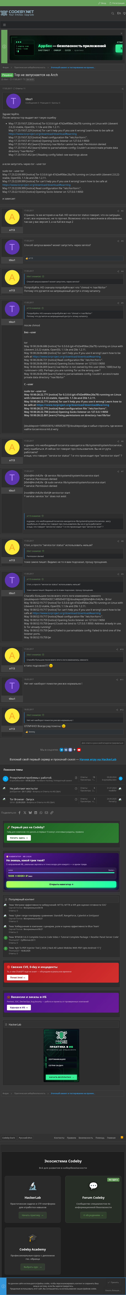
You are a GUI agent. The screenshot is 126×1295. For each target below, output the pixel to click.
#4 (122, 271)
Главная (111, 1137)
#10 (122, 649)
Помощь (100, 1137)
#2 (122, 211)
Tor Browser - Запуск (22, 799)
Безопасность (86, 1137)
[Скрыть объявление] (121, 33)
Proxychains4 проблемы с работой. (31, 777)
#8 (122, 541)
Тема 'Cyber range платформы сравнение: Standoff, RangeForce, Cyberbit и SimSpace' (54, 915)
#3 (122, 241)
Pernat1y (112, 801)
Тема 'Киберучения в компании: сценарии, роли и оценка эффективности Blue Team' (54, 926)
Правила (71, 1137)
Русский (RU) (25, 1137)
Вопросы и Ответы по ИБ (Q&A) (47, 791)
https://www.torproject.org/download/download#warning (43, 134)
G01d (12, 802)
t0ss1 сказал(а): (34, 276)
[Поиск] (112, 13)
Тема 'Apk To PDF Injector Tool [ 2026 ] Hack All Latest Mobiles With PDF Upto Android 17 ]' (55, 947)
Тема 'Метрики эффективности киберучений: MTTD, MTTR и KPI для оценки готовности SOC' (58, 904)
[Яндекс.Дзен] (74, 750)
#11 (122, 679)
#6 (122, 441)
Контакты (59, 1137)
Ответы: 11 (20, 88)
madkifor (112, 790)
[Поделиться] (123, 88)
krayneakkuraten (17, 780)
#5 (122, 303)
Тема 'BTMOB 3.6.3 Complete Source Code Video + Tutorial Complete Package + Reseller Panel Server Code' (64, 937)
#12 (122, 709)
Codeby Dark (8, 1137)
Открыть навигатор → (61, 884)
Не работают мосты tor (24, 788)
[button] (4, 25)
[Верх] (118, 1138)
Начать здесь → (19, 837)
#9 (122, 574)
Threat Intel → (17, 977)
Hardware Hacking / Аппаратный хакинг (54, 780)
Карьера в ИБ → (19, 1007)
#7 (122, 471)
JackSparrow (15, 791)
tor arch (30, 79)
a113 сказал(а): (34, 308)
